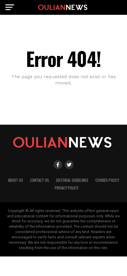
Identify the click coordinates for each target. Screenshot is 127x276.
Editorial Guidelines (72, 180)
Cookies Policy (107, 180)
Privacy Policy (66, 188)
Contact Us (39, 180)
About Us (15, 180)
